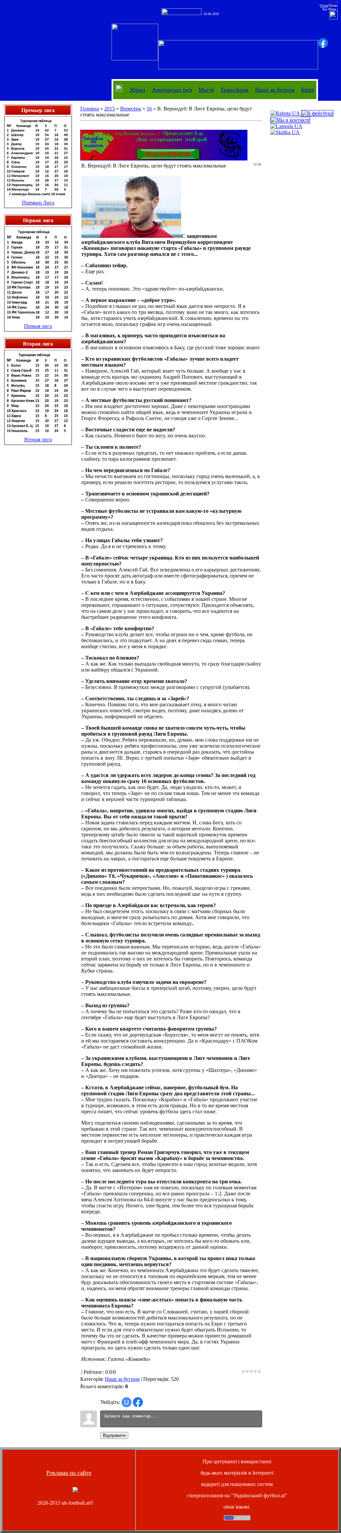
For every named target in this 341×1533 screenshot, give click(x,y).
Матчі (206, 89)
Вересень (130, 108)
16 (149, 108)
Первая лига (38, 326)
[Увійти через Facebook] (323, 43)
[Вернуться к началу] (75, 1490)
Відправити (114, 1435)
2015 (109, 108)
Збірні (137, 89)
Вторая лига (38, 439)
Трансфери (234, 89)
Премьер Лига (38, 203)
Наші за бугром (274, 89)
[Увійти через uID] (127, 1402)
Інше (307, 89)
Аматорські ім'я (172, 89)
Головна (89, 108)
